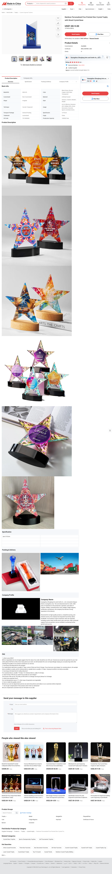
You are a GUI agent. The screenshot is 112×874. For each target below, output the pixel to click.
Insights (100, 861)
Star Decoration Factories (41, 847)
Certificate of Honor (88, 819)
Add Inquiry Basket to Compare (32, 65)
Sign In (67, 70)
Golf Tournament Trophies (46, 839)
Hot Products (13, 861)
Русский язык (40, 863)
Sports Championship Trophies (27, 839)
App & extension (89, 9)
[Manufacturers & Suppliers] (11, 3)
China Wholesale (49, 861)
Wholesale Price (58, 861)
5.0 (88, 81)
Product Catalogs (26, 813)
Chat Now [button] (100, 34)
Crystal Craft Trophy (86, 847)
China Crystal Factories (9, 847)
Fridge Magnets (33, 819)
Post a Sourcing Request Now (52, 728)
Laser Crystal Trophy (8, 852)
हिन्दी (79, 863)
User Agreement (66, 867)
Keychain (58, 819)
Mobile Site (94, 861)
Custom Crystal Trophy (71, 847)
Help (80, 9)
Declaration (74, 867)
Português (26, 863)
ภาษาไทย (84, 863)
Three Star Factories (24, 847)
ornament (31, 822)
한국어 (70, 863)
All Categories (8, 9)
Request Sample (94, 38)
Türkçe (90, 863)
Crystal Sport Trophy (23, 852)
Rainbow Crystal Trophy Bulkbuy (64, 852)
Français (33, 863)
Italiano (47, 863)
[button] (73, 81)
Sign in (108, 4)
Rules (109, 9)
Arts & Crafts (10, 12)
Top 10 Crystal (37, 852)
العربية (65, 863)
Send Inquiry (76, 34)
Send (16, 728)
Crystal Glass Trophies (9, 839)
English (15, 863)
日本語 (75, 863)
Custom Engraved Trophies (26, 12)
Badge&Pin (59, 816)
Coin (3, 819)
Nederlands (59, 863)
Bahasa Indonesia (104, 863)
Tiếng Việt (96, 863)
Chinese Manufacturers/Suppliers (35, 861)
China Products (21, 861)
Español (21, 863)
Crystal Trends (48, 852)
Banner (4, 822)
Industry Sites (67, 861)
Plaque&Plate (86, 816)
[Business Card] (107, 86)
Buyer (71, 9)
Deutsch (53, 863)
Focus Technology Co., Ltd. (44, 867)
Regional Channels (76, 861)
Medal (30, 816)
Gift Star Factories (56, 847)
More (3, 855)
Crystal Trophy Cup (101, 847)
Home (3, 12)
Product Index (86, 861)
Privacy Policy (82, 867)
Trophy (16, 12)
